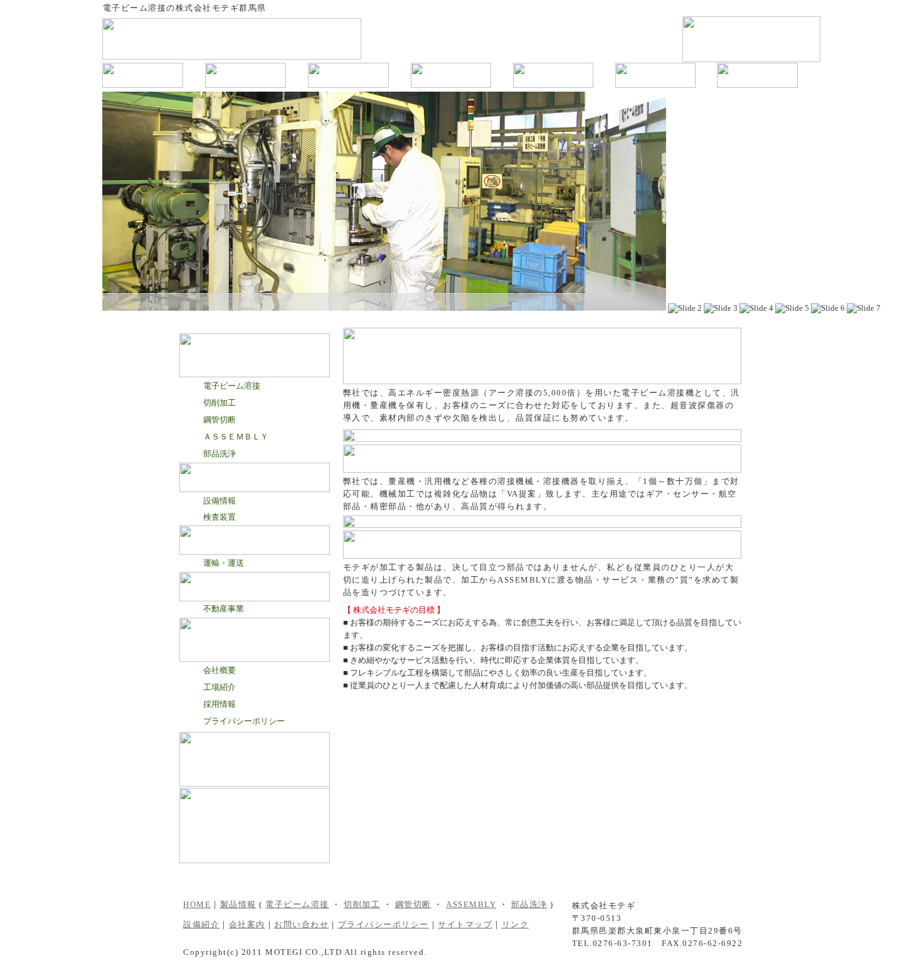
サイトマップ (465, 924)
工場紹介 (219, 687)
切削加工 (219, 402)
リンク (515, 924)
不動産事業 (223, 608)
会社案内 (247, 924)
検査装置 (219, 517)
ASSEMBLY (471, 904)
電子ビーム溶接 (231, 385)
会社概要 (219, 670)
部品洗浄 (219, 453)
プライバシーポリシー (244, 721)
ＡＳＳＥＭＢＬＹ (235, 436)
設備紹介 (201, 924)
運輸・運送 (223, 563)
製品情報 (238, 904)
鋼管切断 (219, 419)
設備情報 (219, 500)
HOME (197, 904)
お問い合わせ (301, 924)
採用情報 (219, 704)
